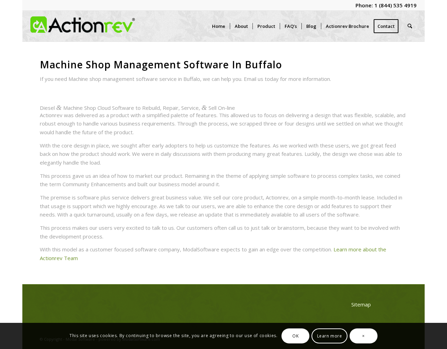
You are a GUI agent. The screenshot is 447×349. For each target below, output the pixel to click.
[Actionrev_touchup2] (82, 26)
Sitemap (361, 304)
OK (295, 336)
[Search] (410, 26)
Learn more (329, 336)
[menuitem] (218, 26)
